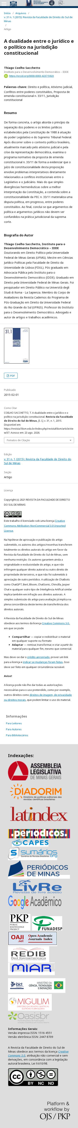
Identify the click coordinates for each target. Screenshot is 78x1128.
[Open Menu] (4, 4)
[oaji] (32, 944)
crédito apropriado (38, 657)
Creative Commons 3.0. (55, 623)
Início (7, 13)
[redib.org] (28, 960)
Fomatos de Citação (18, 440)
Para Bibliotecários (17, 735)
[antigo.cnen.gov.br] (37, 893)
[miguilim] (30, 1009)
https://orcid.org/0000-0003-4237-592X (31, 76)
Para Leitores (14, 723)
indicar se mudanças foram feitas (43, 662)
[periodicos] (39, 837)
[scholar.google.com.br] (35, 909)
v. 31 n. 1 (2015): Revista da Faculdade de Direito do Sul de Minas (38, 19)
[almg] (39, 779)
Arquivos (20, 13)
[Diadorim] (36, 801)
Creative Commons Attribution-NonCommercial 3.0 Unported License (35, 525)
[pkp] (20, 929)
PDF (12, 375)
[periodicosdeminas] (39, 877)
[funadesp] (47, 929)
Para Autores (14, 729)
